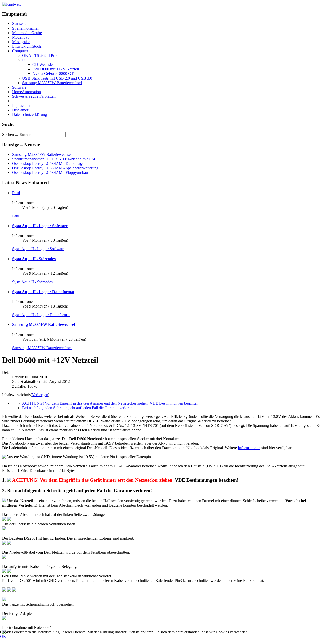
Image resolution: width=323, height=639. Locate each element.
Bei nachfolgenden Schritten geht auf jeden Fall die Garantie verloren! (78, 408)
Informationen (249, 448)
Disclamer (20, 110)
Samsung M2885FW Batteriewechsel (52, 83)
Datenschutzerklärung (29, 114)
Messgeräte (21, 42)
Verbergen (40, 395)
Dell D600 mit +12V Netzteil (55, 69)
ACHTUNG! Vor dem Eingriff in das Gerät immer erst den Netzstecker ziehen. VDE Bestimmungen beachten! (111, 403)
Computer (20, 51)
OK (3, 636)
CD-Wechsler (43, 64)
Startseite (19, 23)
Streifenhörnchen (25, 28)
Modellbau (20, 37)
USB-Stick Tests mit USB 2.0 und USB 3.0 (57, 78)
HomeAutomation (26, 92)
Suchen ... (10, 134)
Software (19, 87)
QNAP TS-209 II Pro (39, 55)
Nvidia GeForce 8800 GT (53, 73)
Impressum (21, 105)
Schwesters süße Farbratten (34, 96)
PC (24, 60)
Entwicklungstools (27, 46)
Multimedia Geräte (27, 33)
